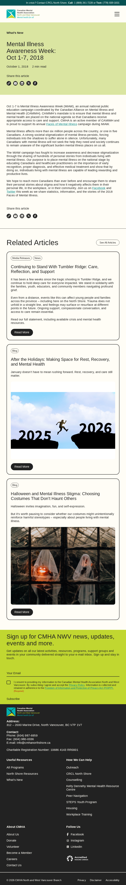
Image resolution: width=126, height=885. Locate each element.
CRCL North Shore (78, 773)
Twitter (11, 191)
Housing (71, 808)
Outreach (72, 767)
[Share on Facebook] (35, 83)
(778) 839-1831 (111, 2)
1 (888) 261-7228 (83, 2)
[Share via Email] (15, 83)
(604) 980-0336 (23, 739)
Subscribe (13, 699)
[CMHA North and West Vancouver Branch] (23, 14)
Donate (11, 840)
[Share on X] (28, 83)
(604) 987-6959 (27, 735)
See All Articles (108, 242)
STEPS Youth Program (81, 802)
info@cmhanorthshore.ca (33, 742)
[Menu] (117, 14)
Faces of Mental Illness (61, 124)
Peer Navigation (77, 795)
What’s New (15, 32)
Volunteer (13, 846)
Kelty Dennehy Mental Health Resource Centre (92, 787)
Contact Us (14, 865)
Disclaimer (96, 880)
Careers (12, 859)
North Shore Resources (22, 773)
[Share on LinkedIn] (22, 83)
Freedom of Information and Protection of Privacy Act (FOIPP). (79, 688)
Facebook (98, 188)
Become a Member (19, 853)
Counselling (74, 779)
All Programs (15, 767)
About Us (13, 834)
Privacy (82, 880)
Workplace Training (79, 814)
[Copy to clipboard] (9, 83)
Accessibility (112, 880)
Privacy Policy (77, 685)
